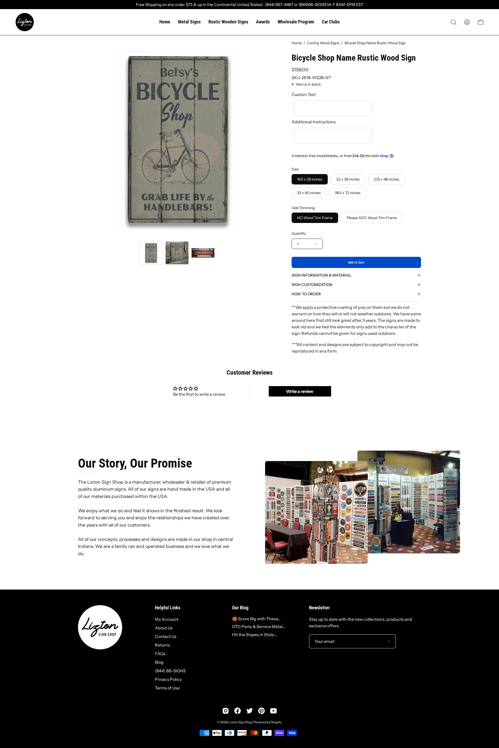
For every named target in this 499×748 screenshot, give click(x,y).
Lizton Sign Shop (240, 722)
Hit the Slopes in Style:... (254, 634)
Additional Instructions (314, 121)
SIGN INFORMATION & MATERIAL (321, 275)
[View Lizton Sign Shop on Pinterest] (261, 711)
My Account (166, 619)
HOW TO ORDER (306, 294)
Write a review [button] (299, 391)
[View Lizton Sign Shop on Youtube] (273, 711)
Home (297, 43)
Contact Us (165, 636)
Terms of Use (167, 688)
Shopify (276, 722)
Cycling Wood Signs (323, 43)
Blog (159, 662)
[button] (453, 22)
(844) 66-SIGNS (170, 670)
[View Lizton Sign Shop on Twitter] (249, 711)
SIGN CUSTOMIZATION (312, 284)
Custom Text (304, 94)
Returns (162, 645)
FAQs (160, 653)
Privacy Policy (168, 679)
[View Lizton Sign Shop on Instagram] (225, 711)
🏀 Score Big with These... (256, 618)
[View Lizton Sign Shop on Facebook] (237, 711)
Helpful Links (167, 607)
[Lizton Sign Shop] (25, 22)
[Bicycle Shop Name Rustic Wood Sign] (151, 253)
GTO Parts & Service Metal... (258, 626)
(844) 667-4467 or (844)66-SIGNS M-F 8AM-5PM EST (313, 4)
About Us (164, 627)
